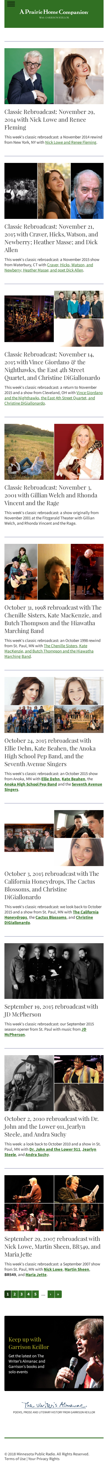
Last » (58, 1294)
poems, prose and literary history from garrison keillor (54, 1412)
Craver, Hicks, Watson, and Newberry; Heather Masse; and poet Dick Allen (48, 267)
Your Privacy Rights (44, 1458)
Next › (51, 1294)
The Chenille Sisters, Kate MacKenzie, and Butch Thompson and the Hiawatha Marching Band (49, 651)
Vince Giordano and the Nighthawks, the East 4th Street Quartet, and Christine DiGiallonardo (53, 398)
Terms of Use (15, 1458)
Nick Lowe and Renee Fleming (70, 142)
